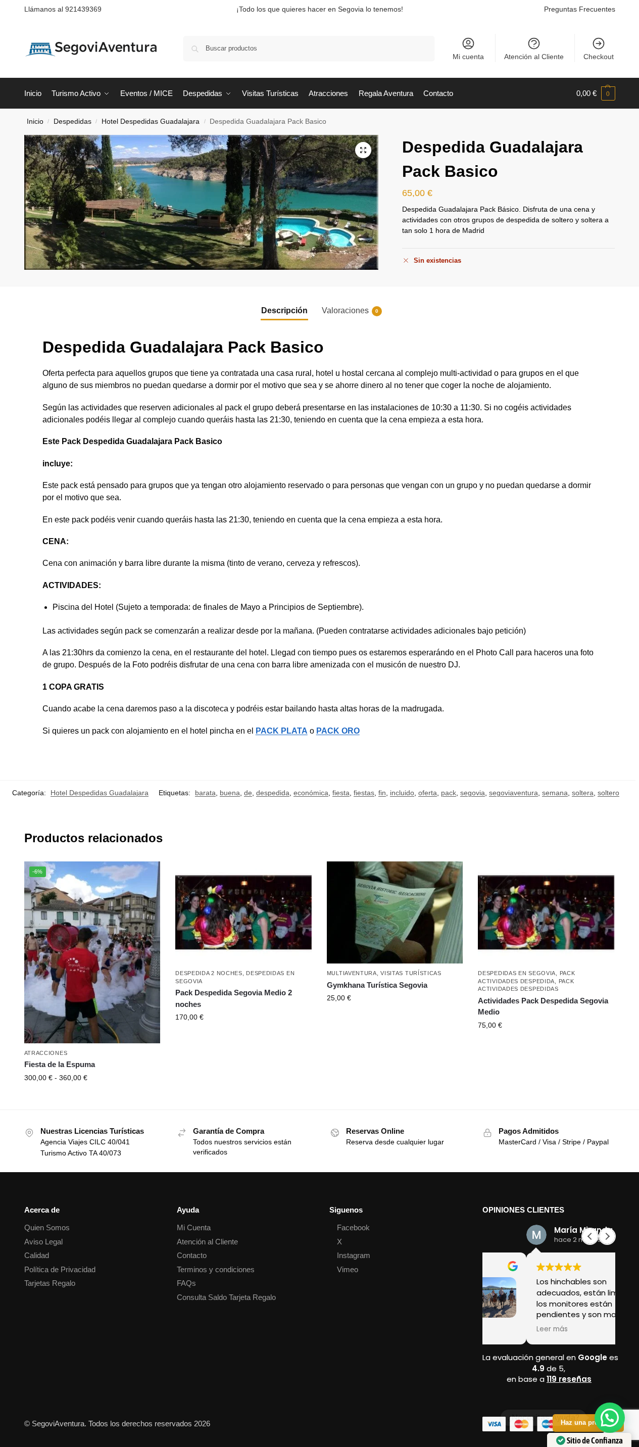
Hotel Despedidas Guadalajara (151, 121)
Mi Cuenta (194, 1227)
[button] (595, 93)
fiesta (341, 793)
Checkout (598, 57)
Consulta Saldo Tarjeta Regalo (226, 1297)
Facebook (353, 1227)
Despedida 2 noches (208, 973)
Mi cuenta (468, 57)
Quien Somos (47, 1227)
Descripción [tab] (284, 310)
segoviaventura (513, 793)
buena (230, 793)
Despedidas (72, 121)
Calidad (36, 1255)
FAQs (186, 1283)
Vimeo (347, 1269)
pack (448, 793)
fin (382, 793)
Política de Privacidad (59, 1269)
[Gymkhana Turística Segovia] (395, 912)
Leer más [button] (508, 1329)
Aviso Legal (43, 1241)
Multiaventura (352, 973)
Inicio (35, 121)
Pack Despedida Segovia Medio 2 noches (233, 998)
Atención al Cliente (534, 57)
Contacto (192, 1255)
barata (205, 793)
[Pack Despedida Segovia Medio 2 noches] (243, 912)
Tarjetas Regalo (49, 1283)
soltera (583, 793)
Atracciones (46, 1053)
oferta (427, 793)
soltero (608, 793)
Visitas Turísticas (410, 973)
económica (310, 793)
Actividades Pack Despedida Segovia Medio (543, 1006)
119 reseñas (569, 1379)
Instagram (353, 1255)
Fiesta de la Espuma (59, 1064)
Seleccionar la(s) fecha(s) (92, 1099)
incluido (402, 793)
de (248, 793)
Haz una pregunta (588, 1422)
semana (555, 793)
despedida (272, 793)
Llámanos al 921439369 (63, 9)
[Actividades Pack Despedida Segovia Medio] (546, 912)
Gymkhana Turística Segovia (377, 985)
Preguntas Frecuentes (579, 9)
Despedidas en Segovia (517, 973)
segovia (472, 793)
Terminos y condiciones (216, 1269)
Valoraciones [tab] (350, 310)
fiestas (364, 793)
